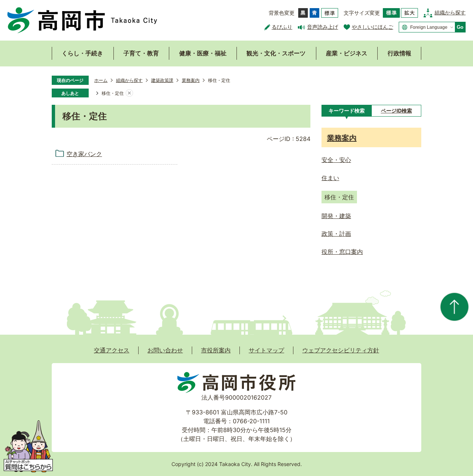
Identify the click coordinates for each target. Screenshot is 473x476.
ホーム (101, 80)
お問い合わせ (165, 350)
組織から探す (450, 12)
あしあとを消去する (129, 93)
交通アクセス (111, 350)
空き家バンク (84, 154)
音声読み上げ (322, 27)
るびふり (282, 27)
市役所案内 (216, 350)
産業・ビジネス (346, 53)
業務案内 (191, 80)
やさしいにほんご (372, 27)
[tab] (346, 111)
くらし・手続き (82, 53)
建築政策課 (162, 80)
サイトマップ (266, 350)
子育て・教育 (141, 53)
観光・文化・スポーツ (276, 53)
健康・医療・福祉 (203, 53)
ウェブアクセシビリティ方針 (340, 350)
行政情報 (399, 53)
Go (460, 27)
